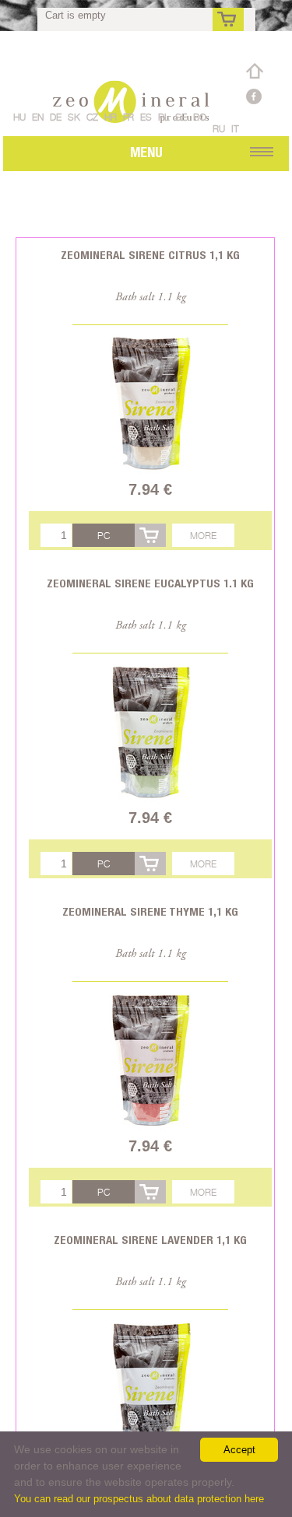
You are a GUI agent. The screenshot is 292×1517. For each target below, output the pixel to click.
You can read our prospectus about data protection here (139, 1499)
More (203, 535)
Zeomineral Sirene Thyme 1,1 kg (150, 911)
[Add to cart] (150, 535)
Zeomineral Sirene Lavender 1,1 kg (150, 1239)
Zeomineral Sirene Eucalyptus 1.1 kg (150, 583)
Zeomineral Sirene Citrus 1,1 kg (150, 254)
